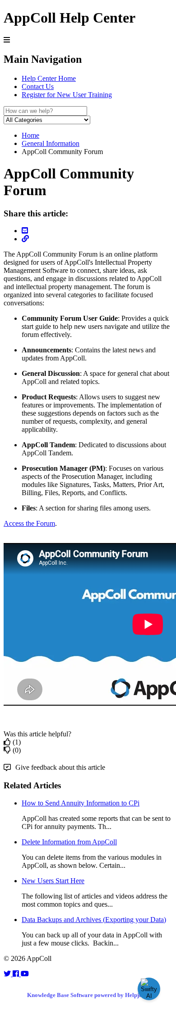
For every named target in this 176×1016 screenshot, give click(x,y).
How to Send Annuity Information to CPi (80, 803)
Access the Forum (29, 523)
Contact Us (38, 86)
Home (30, 135)
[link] (8, 974)
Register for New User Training (67, 94)
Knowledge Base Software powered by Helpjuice (88, 995)
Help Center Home (49, 78)
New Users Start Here (53, 881)
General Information (50, 143)
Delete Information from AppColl (69, 842)
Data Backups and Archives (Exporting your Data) (94, 919)
